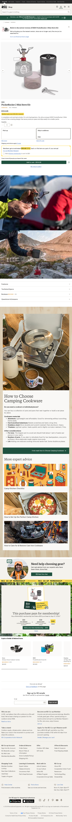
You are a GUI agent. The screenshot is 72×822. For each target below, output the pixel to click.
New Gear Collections (8, 771)
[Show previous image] (3, 70)
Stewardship (58, 777)
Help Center (8, 784)
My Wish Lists (5, 753)
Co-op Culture (41, 769)
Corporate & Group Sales (45, 777)
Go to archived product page (19, 36)
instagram (40, 800)
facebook (48, 800)
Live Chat (60, 784)
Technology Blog (59, 774)
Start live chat (43, 574)
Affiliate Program (42, 774)
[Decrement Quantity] (2, 125)
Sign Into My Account (8, 748)
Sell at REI (40, 771)
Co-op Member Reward (10, 151)
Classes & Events (24, 769)
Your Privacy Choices (29, 813)
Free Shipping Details (61, 751)
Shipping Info (23, 758)
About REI (57, 766)
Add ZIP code (40, 140)
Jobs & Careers (41, 766)
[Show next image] (69, 70)
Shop (10, 7)
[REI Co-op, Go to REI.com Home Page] (4, 6)
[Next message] (62, 17)
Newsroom (57, 771)
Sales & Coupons (59, 748)
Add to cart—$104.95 (34, 162)
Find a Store (35, 784)
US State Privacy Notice (55, 813)
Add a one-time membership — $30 (36, 628)
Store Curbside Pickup (26, 756)
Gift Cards (40, 751)
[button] (36, 71)
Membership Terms (61, 815)
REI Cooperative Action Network (11, 737)
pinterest (52, 800)
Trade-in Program (6, 776)
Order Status (23, 748)
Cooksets (7, 22)
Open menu (68, 6)
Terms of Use (13, 813)
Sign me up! (53, 702)
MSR (3, 102)
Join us (39, 724)
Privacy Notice (42, 813)
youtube (57, 800)
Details (19, 143)
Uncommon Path (24, 771)
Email (15, 699)
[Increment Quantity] (11, 125)
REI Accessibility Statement (36, 818)
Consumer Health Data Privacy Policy (15, 815)
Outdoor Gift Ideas (43, 748)
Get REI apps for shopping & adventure (22, 797)
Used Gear (4, 774)
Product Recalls (33, 815)
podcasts (61, 800)
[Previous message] (7, 17)
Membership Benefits (8, 756)
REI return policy (36, 166)
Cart (65, 6)
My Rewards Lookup (8, 751)
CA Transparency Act (47, 815)
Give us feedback (31, 686)
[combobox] (36, 12)
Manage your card (48, 737)
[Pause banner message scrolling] (64, 17)
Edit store (4, 140)
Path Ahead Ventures (26, 774)
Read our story (6, 721)
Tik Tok (44, 800)
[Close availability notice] (69, 27)
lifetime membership (15, 153)
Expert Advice (23, 766)
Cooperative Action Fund (62, 769)
